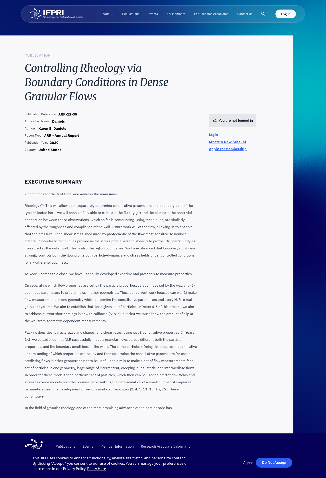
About (104, 14)
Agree (248, 462)
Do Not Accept (274, 462)
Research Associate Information (166, 446)
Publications (130, 14)
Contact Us (244, 14)
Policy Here (96, 468)
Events (153, 14)
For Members (176, 14)
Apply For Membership (228, 149)
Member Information (117, 446)
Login (213, 134)
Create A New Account (227, 141)
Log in (285, 14)
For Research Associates (211, 14)
